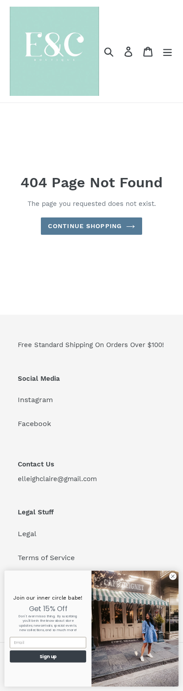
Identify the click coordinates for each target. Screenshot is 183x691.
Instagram (35, 399)
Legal (27, 533)
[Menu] (167, 51)
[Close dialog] (173, 576)
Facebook (34, 423)
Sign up (48, 656)
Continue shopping (85, 225)
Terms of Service (46, 557)
